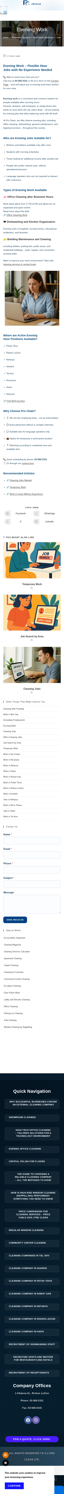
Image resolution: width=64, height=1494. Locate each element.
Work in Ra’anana (11, 760)
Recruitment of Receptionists (29, 1372)
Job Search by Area (31, 636)
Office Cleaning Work (17, 215)
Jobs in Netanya (10, 799)
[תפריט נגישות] (5, 1463)
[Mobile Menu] (3, 9)
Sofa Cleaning (10, 1020)
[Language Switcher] (5, 1455)
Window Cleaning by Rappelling (18, 1027)
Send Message (15, 920)
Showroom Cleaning (22, 1117)
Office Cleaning (11, 1006)
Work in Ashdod (10, 794)
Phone (8, 863)
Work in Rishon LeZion (13, 788)
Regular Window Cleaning (26, 1230)
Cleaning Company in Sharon (28, 1268)
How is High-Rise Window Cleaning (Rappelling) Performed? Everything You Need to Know (33, 1195)
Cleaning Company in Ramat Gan (30, 1293)
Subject (8, 878)
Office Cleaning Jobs (12, 737)
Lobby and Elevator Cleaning (17, 999)
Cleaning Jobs (32, 689)
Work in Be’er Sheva (12, 805)
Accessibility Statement (14, 938)
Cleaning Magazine (12, 945)
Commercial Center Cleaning (17, 979)
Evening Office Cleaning (25, 1149)
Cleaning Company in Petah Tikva (30, 1281)
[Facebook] (28, 1420)
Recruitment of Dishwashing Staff (32, 1344)
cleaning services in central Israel (19, 264)
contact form (28, 463)
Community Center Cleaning (27, 1243)
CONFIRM (14, 1485)
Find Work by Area (16, 401)
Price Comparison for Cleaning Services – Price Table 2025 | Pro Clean (33, 1214)
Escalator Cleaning (12, 986)
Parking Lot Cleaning (13, 1013)
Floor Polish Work (12, 993)
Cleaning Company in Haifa (26, 1331)
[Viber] (36, 1420)
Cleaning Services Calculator (17, 951)
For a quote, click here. (32, 1439)
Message (8, 892)
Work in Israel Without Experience (26, 494)
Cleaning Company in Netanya (28, 1306)
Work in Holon (9, 771)
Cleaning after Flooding (13, 709)
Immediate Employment (14, 720)
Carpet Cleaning (11, 965)
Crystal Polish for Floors (27, 1161)
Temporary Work (18, 487)
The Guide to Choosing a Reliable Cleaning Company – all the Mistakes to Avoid (33, 1177)
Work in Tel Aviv (10, 816)
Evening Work (9, 726)
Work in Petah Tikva (12, 782)
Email (7, 849)
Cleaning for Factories (14, 972)
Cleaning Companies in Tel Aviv (29, 1255)
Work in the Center (11, 754)
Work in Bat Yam (10, 714)
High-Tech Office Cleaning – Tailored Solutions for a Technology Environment (33, 1133)
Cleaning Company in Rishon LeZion (32, 1319)
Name (7, 834)
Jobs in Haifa (9, 811)
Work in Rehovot (10, 765)
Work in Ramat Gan (12, 777)
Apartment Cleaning (13, 958)
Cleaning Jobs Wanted (21, 480)
